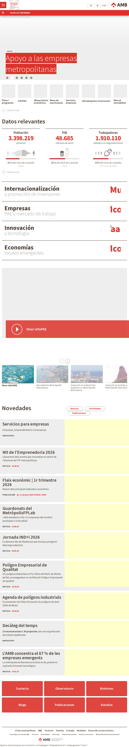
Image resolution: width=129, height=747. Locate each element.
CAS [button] (104, 5)
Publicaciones (79, 413)
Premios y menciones (86, 734)
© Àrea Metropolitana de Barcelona (108, 734)
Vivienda (60, 730)
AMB (40, 730)
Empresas (17, 208)
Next (67, 360)
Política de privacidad (69, 734)
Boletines (106, 688)
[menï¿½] (3, 5)
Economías (18, 247)
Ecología (70, 730)
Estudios (107, 705)
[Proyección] (64, 48)
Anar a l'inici (14, 5)
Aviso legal (55, 734)
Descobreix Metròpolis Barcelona (49, 386)
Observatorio (64, 688)
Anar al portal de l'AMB (119, 5)
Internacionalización (31, 189)
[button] (91, 5)
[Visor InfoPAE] (18, 374)
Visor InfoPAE (9, 385)
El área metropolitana (25, 730)
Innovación (19, 228)
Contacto (22, 688)
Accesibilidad (45, 734)
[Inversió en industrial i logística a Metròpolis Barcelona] (87, 374)
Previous (61, 360)
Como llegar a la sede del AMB (19, 734)
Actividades (95, 408)
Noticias (75, 408)
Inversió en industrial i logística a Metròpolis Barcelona (83, 387)
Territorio (48, 730)
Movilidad (81, 730)
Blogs (22, 705)
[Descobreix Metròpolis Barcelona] (52, 374)
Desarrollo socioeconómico (101, 730)
